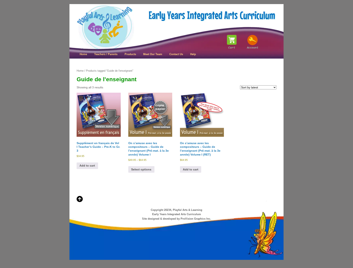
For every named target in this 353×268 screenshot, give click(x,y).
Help (193, 54)
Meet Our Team (152, 54)
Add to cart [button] (87, 165)
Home (83, 54)
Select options (141, 169)
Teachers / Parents (105, 54)
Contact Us (176, 54)
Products (130, 54)
